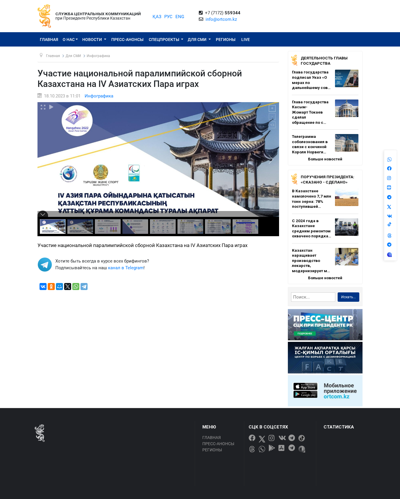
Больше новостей (325, 159)
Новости (92, 39)
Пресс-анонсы (127, 39)
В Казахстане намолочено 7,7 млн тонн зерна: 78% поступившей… (311, 198)
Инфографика (99, 96)
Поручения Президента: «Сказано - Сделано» (327, 179)
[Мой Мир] (59, 286)
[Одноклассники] (51, 286)
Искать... (348, 297)
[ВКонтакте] (43, 286)
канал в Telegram (125, 267)
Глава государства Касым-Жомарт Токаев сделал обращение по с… (310, 112)
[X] (67, 286)
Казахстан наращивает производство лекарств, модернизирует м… (311, 260)
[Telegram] (84, 286)
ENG (179, 16)
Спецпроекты (164, 39)
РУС (168, 16)
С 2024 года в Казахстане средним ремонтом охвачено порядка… (311, 228)
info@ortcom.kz (221, 19)
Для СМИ (197, 39)
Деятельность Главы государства (324, 61)
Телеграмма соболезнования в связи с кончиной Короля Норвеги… (310, 144)
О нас (69, 39)
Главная (49, 39)
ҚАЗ (157, 16)
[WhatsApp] (75, 286)
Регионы (225, 39)
